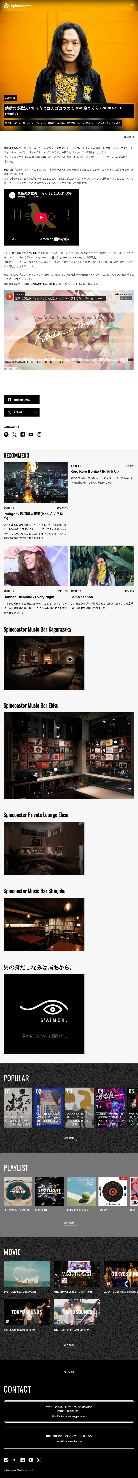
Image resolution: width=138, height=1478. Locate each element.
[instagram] (39, 436)
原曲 (6, 169)
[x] (14, 436)
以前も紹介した (42, 156)
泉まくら (126, 148)
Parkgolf (119, 156)
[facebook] (23, 436)
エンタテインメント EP (57, 148)
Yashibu (33, 253)
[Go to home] (17, 5)
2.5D (11, 253)
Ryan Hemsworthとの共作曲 (39, 283)
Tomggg (82, 274)
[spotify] (6, 436)
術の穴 (84, 253)
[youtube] (31, 436)
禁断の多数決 (11, 148)
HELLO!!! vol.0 (72, 257)
